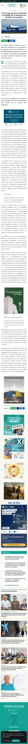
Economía (3, 638)
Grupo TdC (14, 722)
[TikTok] (16, 710)
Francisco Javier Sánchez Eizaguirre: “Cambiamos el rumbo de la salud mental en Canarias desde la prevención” (12, 695)
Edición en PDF (14, 715)
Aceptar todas (16, 740)
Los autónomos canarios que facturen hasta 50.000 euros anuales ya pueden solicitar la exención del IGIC (14, 558)
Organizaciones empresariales (9, 611)
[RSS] (19, 710)
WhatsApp (4, 40)
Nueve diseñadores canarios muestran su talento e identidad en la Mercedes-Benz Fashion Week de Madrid (14, 615)
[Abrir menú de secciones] (2, 5)
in (23, 408)
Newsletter (9, 1)
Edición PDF (3, 1)
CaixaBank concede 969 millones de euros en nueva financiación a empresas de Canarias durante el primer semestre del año (13, 641)
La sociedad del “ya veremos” (12, 585)
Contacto (14, 1)
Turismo (14, 10)
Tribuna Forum (14, 724)
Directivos (4, 692)
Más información (6, 736)
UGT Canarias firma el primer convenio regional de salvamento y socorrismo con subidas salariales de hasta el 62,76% (13, 668)
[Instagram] (14, 710)
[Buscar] (26, 1)
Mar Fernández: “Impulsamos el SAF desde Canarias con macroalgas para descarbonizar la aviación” (15, 580)
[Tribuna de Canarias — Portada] (11, 5)
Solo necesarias (6, 740)
